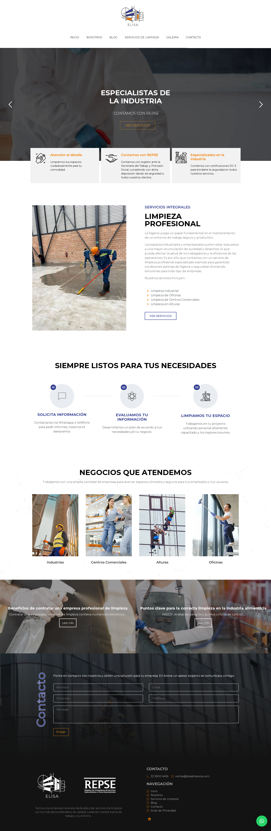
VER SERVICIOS (137, 125)
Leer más (67, 622)
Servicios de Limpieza (142, 37)
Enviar (61, 732)
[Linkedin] (149, 819)
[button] (261, 821)
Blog (113, 37)
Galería (172, 37)
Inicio (74, 37)
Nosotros (94, 37)
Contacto (193, 37)
